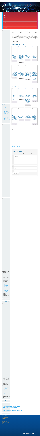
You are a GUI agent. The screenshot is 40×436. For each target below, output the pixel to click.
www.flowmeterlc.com (8, 409)
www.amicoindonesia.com (9, 407)
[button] (1, 1)
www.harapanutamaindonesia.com (11, 406)
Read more (14, 60)
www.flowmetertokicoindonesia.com (12, 410)
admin (14, 144)
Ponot (5, 122)
